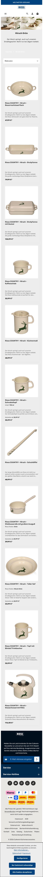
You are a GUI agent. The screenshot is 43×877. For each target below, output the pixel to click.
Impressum (19, 819)
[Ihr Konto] (32, 13)
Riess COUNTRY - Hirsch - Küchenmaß (21, 341)
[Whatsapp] (27, 783)
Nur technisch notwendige (22, 865)
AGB (26, 819)
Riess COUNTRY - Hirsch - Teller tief (20, 584)
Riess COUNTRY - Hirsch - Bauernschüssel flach (16, 104)
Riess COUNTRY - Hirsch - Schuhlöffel (21, 462)
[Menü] (5, 13)
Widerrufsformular (11, 828)
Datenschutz (15, 825)
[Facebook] (10, 783)
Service (7, 767)
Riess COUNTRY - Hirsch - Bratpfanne (21, 162)
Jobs (13, 832)
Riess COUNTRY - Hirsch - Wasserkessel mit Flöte (16, 706)
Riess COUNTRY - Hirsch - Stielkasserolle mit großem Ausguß (20, 523)
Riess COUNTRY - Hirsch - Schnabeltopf (16, 401)
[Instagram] (21, 783)
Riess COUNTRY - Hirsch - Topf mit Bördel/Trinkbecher (19, 647)
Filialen (36, 832)
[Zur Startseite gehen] (21, 7)
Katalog (19, 832)
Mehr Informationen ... (21, 850)
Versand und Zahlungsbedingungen (21, 822)
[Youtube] (15, 783)
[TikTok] (33, 783)
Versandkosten (9, 812)
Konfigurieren (22, 858)
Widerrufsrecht (27, 825)
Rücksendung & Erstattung (21, 835)
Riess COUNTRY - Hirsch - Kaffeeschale (16, 282)
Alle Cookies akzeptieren (22, 872)
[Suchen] (27, 13)
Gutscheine (28, 832)
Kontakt (6, 832)
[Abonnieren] (36, 759)
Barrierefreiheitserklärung (29, 828)
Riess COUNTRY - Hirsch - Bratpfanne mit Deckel (21, 223)
